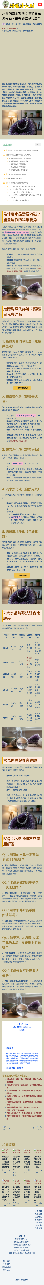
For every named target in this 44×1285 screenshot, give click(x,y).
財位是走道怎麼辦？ (22, 1242)
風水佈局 (38, 1228)
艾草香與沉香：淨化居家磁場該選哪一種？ (37, 1161)
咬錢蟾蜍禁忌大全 (22, 1239)
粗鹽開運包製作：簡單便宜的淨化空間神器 (27, 1161)
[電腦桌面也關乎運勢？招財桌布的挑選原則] (27, 1181)
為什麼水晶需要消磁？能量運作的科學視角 (22, 150)
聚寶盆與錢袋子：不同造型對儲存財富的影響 (5, 1161)
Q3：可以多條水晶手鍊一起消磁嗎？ (21, 192)
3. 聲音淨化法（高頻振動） (18, 164)
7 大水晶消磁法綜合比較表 (16, 174)
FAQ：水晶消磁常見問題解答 (17, 183)
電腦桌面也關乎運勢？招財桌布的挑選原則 (27, 1192)
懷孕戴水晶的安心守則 (18, 441)
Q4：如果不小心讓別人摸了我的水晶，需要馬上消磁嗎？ (25, 196)
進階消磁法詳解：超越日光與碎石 (19, 155)
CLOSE (38, 144)
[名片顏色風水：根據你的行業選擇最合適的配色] (16, 1181)
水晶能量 (38, 1219)
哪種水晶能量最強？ (22, 1247)
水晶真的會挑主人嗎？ (22, 1250)
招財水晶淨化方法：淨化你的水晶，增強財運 (24, 1113)
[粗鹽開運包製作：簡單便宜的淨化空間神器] (27, 1151)
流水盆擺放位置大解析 (22, 1245)
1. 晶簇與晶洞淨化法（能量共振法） (21, 158)
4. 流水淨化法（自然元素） (18, 167)
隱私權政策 (6, 1267)
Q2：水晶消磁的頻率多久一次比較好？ (22, 189)
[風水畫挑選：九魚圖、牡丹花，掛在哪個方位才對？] (6, 1181)
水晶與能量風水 (27, 24)
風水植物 (38, 1214)
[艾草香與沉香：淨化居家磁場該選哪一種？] (38, 1151)
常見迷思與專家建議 (14, 178)
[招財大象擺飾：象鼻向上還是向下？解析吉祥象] (16, 1151)
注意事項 (38, 1222)
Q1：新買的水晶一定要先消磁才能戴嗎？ (23, 186)
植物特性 (38, 1217)
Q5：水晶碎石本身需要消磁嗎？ (20, 200)
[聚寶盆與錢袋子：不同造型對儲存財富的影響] (6, 1151)
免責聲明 (6, 1264)
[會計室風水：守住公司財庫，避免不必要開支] (38, 1181)
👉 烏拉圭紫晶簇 (22, 388)
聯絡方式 (6, 1270)
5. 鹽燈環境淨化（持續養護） (19, 170)
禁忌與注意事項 (37, 24)
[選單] (40, 4)
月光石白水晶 (29, 661)
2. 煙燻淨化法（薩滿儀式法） (19, 161)
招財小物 (38, 1225)
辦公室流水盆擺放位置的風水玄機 (22, 1253)
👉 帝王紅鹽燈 (22, 575)
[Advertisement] (22, 56)
